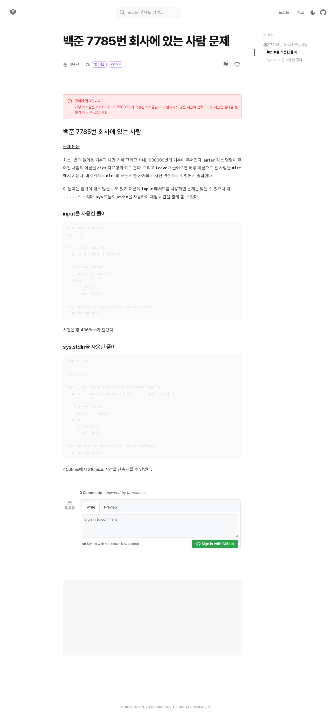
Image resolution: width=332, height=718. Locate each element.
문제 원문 (71, 146)
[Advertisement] (152, 616)
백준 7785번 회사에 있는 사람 (102, 132)
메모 (300, 12)
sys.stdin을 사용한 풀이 (89, 347)
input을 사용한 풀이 (84, 213)
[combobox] (148, 12)
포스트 (284, 12)
